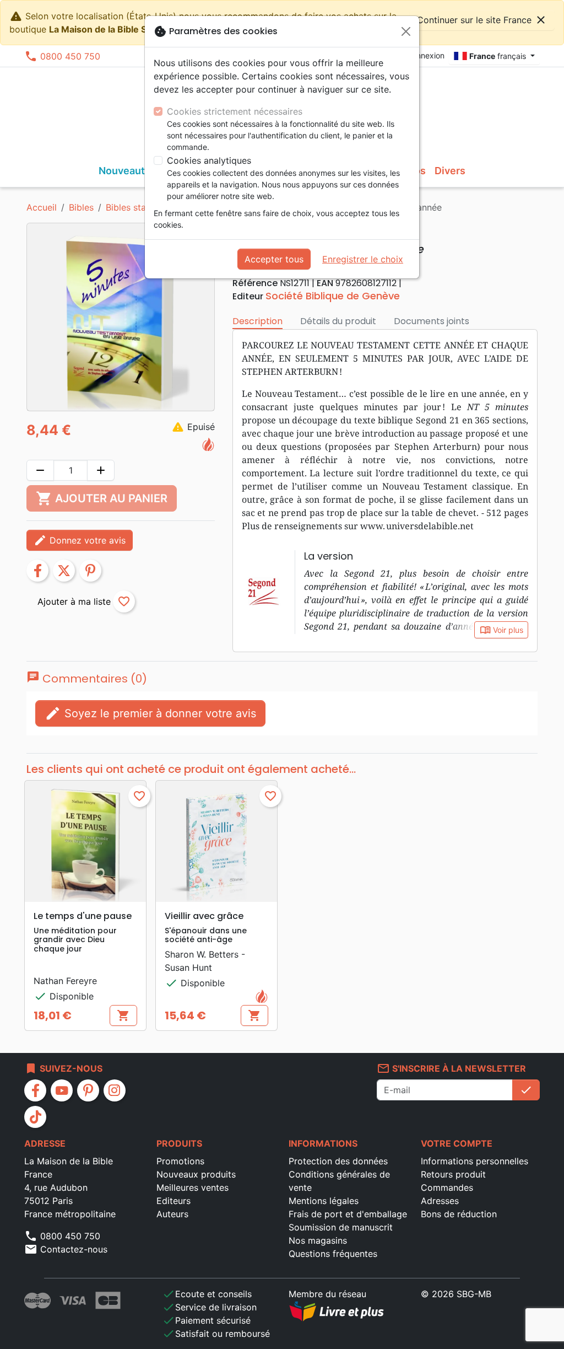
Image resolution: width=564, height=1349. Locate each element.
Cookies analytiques (209, 160)
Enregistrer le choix (362, 259)
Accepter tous (274, 259)
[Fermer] (406, 31)
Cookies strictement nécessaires (234, 111)
